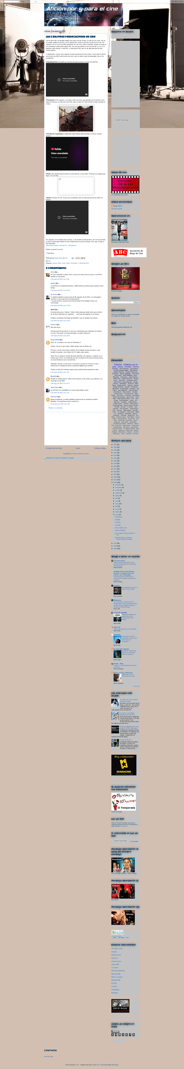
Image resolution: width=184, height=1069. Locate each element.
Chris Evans (123, 377)
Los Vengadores (121, 412)
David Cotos (55, 387)
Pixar (132, 398)
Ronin (68, 263)
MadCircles (96, 1065)
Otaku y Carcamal (117, 977)
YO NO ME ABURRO (120, 613)
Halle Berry (130, 423)
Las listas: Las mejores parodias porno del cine (127, 714)
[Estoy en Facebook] (126, 36)
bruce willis (118, 375)
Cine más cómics (119, 560)
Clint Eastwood (124, 368)
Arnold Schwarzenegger (121, 370)
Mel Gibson (121, 413)
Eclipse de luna (116, 955)
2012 (115, 482)
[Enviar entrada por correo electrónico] (72, 258)
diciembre (118, 485)
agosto (117, 495)
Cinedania (117, 634)
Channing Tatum (118, 393)
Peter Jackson (127, 392)
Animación (122, 380)
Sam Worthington (123, 400)
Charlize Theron (118, 403)
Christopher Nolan (131, 380)
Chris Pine (126, 403)
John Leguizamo (124, 408)
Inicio (78, 448)
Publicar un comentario (56, 408)
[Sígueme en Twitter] (125, 36)
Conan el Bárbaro (120, 530)
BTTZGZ (114, 983)
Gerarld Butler (133, 422)
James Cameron (127, 425)
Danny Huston (134, 403)
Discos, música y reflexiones (123, 673)
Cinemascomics (116, 961)
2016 (115, 471)
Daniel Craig (121, 420)
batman (132, 400)
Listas (63, 263)
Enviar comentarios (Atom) (80, 453)
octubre (117, 490)
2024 (115, 450)
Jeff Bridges (122, 383)
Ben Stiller (134, 392)
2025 (115, 447)
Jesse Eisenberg (117, 427)
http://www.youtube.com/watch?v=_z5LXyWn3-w (61, 245)
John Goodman (133, 390)
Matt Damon (133, 370)
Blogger (116, 1065)
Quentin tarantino (119, 372)
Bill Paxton (116, 388)
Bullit (59, 263)
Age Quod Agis (116, 974)
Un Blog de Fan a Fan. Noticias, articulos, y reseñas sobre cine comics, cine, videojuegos (124, 573)
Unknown (54, 397)
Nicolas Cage (116, 433)
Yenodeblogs (115, 989)
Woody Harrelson (118, 387)
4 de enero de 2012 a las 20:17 (60, 383)
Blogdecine (117, 600)
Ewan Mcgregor (127, 382)
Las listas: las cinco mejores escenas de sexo (129, 700)
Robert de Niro (121, 385)
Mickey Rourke (122, 432)
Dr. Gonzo (54, 294)
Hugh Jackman (133, 377)
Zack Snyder (130, 417)
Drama (120, 367)
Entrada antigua (100, 448)
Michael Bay (128, 413)
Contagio (117, 519)
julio (116, 498)
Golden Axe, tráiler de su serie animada (125, 629)
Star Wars (115, 373)
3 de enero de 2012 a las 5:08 (60, 279)
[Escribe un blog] (78, 258)
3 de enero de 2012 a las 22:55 (60, 335)
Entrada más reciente (54, 448)
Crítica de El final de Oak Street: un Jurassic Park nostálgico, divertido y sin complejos (125, 578)
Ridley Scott (116, 378)
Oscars (122, 433)
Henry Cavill (118, 425)
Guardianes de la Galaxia (119, 423)
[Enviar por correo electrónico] (76, 258)
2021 (115, 458)
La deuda (117, 525)
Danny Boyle (129, 420)
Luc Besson (128, 395)
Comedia (127, 367)
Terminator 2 (74, 263)
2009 (115, 548)
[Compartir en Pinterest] (84, 258)
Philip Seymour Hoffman (123, 398)
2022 (115, 455)
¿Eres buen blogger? (116, 936)
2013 (115, 480)
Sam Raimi (123, 415)
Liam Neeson (134, 368)
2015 (115, 474)
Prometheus (118, 517)
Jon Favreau (120, 395)
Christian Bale (124, 388)
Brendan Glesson (122, 418)
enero (117, 514)
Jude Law (119, 410)
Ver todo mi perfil (116, 209)
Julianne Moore (127, 410)
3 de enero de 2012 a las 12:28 (60, 305)
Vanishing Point (84, 263)
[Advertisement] (76, 429)
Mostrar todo (137, 686)
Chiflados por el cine (125, 365)
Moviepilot (114, 993)
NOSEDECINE (116, 980)
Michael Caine (130, 397)
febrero (117, 512)
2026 (115, 444)
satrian (53, 283)
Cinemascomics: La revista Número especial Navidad (123, 538)
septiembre (119, 493)
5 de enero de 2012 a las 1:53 (60, 392)
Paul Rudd (128, 433)
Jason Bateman (122, 390)
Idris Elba (123, 407)
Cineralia (114, 952)
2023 (115, 453)
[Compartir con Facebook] (82, 258)
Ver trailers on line (116, 948)
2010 (115, 546)
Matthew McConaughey (119, 397)
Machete (53, 376)
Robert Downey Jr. (127, 378)
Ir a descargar (134, 841)
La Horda (117, 522)
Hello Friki (117, 627)
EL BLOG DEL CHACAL (121, 649)
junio (117, 501)
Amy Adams (134, 387)
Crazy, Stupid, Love (121, 528)
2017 (115, 469)
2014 (115, 477)
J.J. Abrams (130, 407)
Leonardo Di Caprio (117, 428)
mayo (117, 504)
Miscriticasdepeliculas (118, 970)
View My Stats (48, 1056)
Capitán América (132, 402)
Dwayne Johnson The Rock (131, 405)
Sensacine (114, 958)
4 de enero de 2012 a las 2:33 (60, 372)
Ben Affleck (124, 402)
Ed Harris (132, 388)
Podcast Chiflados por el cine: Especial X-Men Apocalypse (129, 727)
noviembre (118, 487)
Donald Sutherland (117, 405)
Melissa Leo (122, 430)
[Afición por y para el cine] (120, 1012)
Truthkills (117, 585)
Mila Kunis (129, 432)
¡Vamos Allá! (115, 964)
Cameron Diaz (131, 418)
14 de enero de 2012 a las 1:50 (60, 404)
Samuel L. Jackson (132, 385)
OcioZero (114, 986)
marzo (117, 509)
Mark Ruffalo (136, 395)
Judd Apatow (126, 427)
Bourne (55, 263)
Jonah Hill (131, 383)
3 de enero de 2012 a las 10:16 (60, 290)
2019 (115, 463)
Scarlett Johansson (132, 372)
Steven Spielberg (125, 373)
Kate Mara (135, 410)
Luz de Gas (123, 826)
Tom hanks (135, 433)
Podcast (118, 364)
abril (116, 506)
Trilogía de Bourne (125, 740)
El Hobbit (117, 407)
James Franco (135, 425)
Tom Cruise (135, 373)
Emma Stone (117, 382)
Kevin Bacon (117, 392)
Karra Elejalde (134, 427)
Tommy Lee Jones (121, 417)
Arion (52, 272)
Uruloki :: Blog (118, 663)
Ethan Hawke (124, 422)
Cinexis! (53, 324)
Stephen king (131, 415)
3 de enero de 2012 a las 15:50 (60, 320)
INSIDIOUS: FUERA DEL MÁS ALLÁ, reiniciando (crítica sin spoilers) (129, 652)
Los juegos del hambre (129, 428)
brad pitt (127, 387)
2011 (115, 543)
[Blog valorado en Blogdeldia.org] (117, 932)
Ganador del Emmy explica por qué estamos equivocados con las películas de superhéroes (125, 564)
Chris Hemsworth (128, 393)
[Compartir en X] (80, 258)
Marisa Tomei (130, 412)
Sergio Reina (59, 258)
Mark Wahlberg (127, 375)
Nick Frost (136, 432)
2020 (115, 461)
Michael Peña (129, 430)
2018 (115, 466)
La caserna (114, 967)
